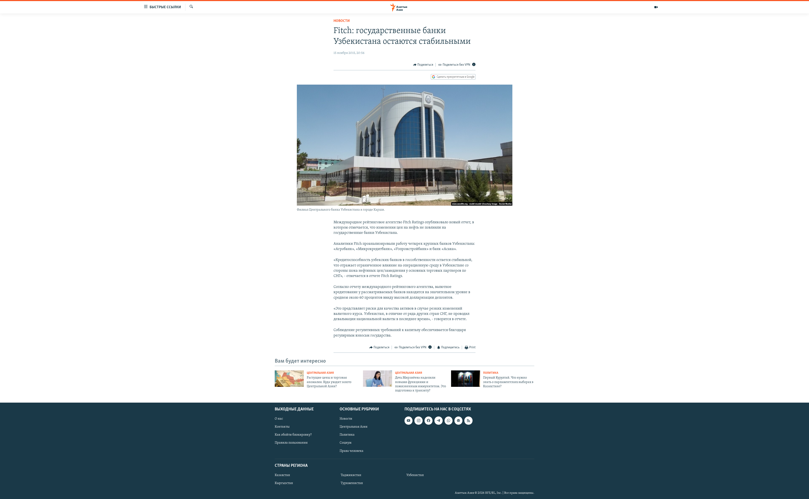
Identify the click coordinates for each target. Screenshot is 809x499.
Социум (345, 442)
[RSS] (468, 420)
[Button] (423, 65)
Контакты (282, 426)
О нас (279, 418)
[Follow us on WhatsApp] (449, 420)
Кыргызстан (284, 483)
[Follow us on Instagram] (418, 420)
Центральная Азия (320, 373)
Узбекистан (415, 475)
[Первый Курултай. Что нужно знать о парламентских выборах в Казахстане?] (465, 378)
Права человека (351, 450)
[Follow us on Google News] (458, 420)
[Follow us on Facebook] (429, 420)
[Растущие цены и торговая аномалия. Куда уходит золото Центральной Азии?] (289, 378)
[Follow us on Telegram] (438, 420)
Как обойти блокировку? (293, 434)
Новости (342, 21)
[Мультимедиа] (656, 7)
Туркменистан (352, 483)
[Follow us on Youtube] (408, 420)
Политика (490, 373)
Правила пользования (291, 442)
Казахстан (282, 475)
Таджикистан (351, 475)
